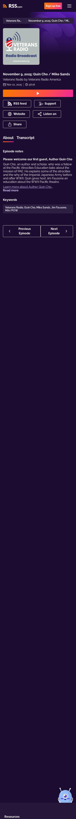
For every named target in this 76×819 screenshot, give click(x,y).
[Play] (38, 93)
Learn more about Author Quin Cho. (27, 187)
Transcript (25, 137)
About (8, 137)
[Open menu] (69, 6)
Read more (11, 190)
